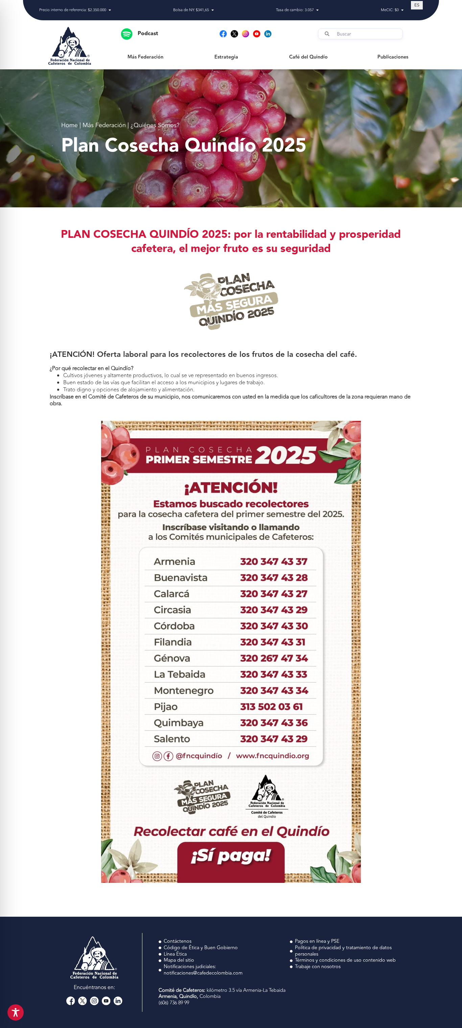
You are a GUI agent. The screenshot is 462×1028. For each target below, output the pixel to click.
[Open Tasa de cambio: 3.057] (317, 10)
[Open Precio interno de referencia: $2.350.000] (110, 10)
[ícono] (234, 34)
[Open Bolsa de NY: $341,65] (212, 10)
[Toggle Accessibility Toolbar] (15, 1012)
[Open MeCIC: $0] (402, 10)
